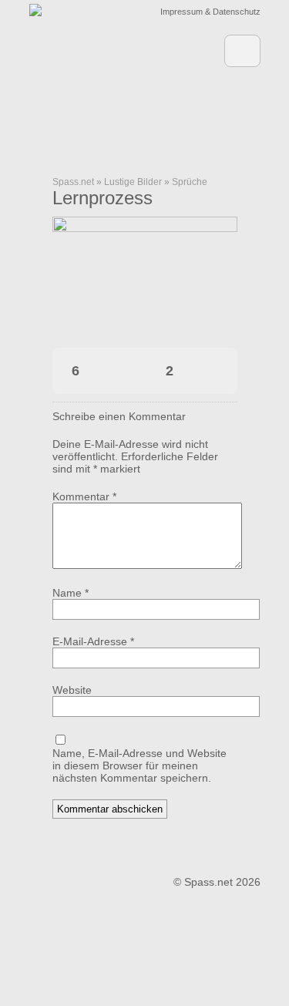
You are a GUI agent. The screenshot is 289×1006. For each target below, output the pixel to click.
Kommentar (84, 496)
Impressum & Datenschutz (210, 11)
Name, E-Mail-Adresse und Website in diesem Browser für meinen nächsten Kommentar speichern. (139, 765)
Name (70, 593)
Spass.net (73, 182)
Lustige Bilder (133, 182)
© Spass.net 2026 (216, 882)
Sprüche (189, 182)
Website (72, 690)
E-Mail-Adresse (93, 641)
